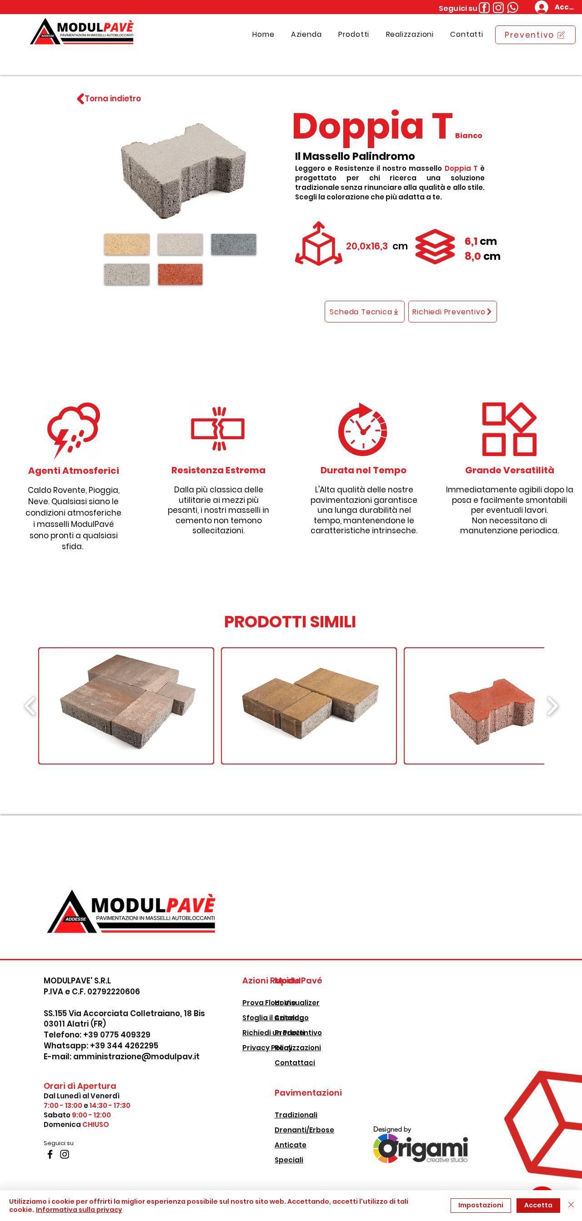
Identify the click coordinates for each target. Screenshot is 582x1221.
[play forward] (552, 705)
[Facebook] (50, 1154)
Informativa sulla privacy (79, 1209)
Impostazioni (480, 1205)
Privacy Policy (267, 1047)
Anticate (290, 1145)
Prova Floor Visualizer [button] (281, 1003)
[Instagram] (64, 1154)
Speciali (289, 1160)
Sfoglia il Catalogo (275, 1017)
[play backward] (30, 705)
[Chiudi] (571, 1205)
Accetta (538, 1205)
